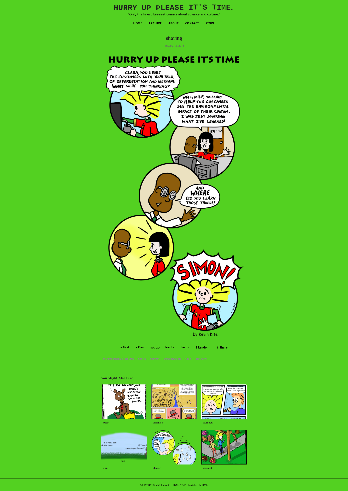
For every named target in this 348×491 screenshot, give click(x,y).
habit (188, 358)
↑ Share (221, 347)
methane (201, 358)
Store (210, 23)
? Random (202, 347)
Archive (155, 23)
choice (142, 358)
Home (137, 23)
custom (155, 358)
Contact (192, 23)
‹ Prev (140, 347)
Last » (185, 347)
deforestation (172, 358)
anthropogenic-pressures (118, 358)
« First (125, 347)
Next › (169, 347)
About (173, 23)
